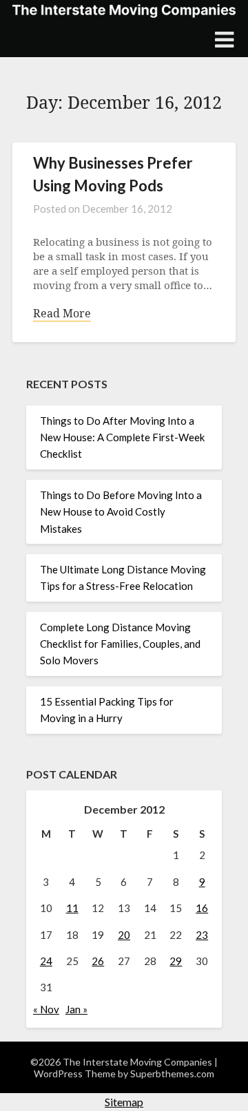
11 (72, 908)
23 (202, 935)
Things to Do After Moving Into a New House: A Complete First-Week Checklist (122, 437)
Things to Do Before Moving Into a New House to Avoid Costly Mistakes (121, 512)
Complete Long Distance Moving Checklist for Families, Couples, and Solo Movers (120, 644)
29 (175, 961)
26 (98, 961)
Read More (62, 313)
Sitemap (124, 1101)
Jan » (76, 1009)
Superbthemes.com (172, 1073)
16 (202, 908)
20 (124, 935)
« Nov (46, 1009)
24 (46, 961)
